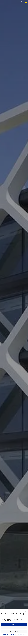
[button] (26, 611)
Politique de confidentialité (20, 634)
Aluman (3, 2)
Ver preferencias (14, 631)
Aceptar (14, 624)
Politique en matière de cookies (8, 634)
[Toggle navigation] (26, 2)
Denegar (14, 627)
